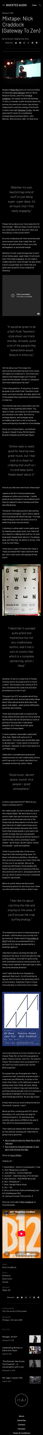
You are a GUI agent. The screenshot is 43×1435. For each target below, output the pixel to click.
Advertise (21, 1420)
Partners (6, 1287)
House (5, 1282)
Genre (4, 1272)
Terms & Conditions (21, 1433)
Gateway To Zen (25, 110)
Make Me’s (14, 90)
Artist (4, 1264)
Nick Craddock (27, 1202)
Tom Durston (9, 39)
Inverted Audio (16, 5)
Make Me (6, 1290)
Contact (21, 1424)
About (21, 1416)
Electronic (7, 1278)
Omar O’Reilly (15, 1155)
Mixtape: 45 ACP (9, 1336)
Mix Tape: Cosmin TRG (12, 1378)
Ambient (6, 1275)
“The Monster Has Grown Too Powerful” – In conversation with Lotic (13, 1364)
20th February (19, 92)
